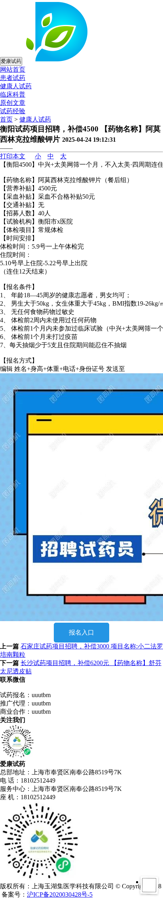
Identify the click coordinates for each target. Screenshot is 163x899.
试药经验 (12, 111)
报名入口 (81, 632)
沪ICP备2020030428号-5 (60, 894)
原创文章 (12, 102)
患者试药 (12, 77)
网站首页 (12, 69)
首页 (6, 119)
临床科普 (12, 94)
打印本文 (12, 156)
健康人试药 (16, 86)
